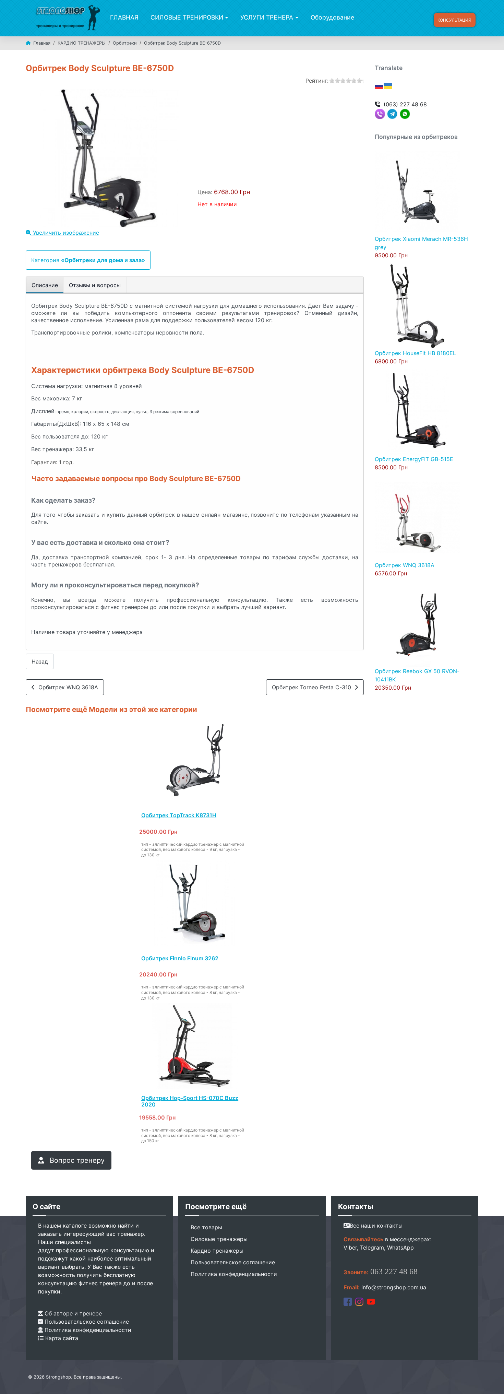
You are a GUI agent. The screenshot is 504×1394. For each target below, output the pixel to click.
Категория (88, 260)
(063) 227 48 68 (405, 104)
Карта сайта (61, 1338)
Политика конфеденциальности (234, 1273)
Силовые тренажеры (219, 1238)
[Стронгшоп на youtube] (371, 1301)
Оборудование (332, 17)
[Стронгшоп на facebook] (348, 1301)
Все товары (206, 1227)
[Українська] (388, 85)
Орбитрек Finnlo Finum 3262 (179, 958)
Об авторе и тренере (72, 1313)
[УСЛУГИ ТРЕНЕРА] (295, 17)
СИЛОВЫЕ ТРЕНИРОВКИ (187, 17)
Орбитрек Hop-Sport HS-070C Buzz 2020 (189, 1101)
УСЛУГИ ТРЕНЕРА (266, 17)
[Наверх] (492, 1381)
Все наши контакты (376, 1225)
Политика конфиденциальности (87, 1329)
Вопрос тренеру (76, 1160)
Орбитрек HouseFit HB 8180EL (415, 353)
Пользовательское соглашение (86, 1321)
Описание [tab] (45, 285)
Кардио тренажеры (217, 1250)
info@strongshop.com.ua (393, 1287)
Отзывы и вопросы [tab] (95, 285)
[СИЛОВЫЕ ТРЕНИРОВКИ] (225, 17)
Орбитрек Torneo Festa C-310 (313, 687)
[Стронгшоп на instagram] (359, 1301)
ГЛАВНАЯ (124, 17)
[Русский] (379, 85)
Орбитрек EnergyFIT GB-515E (414, 459)
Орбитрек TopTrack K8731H (178, 815)
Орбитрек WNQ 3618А (66, 687)
